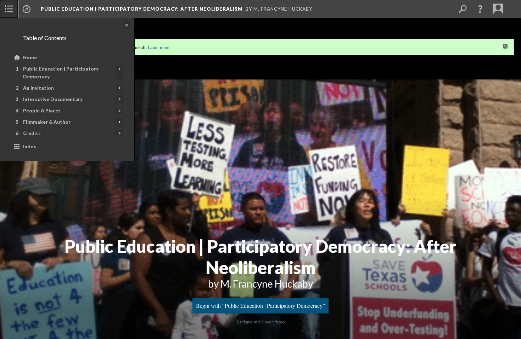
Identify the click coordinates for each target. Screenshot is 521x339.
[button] (480, 9)
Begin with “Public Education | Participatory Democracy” (260, 305)
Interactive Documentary (53, 99)
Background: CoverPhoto (261, 321)
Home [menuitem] (30, 57)
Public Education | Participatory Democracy (61, 72)
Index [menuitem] (29, 146)
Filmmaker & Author (47, 122)
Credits (32, 133)
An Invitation (38, 88)
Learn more (158, 47)
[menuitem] (9, 9)
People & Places (42, 110)
